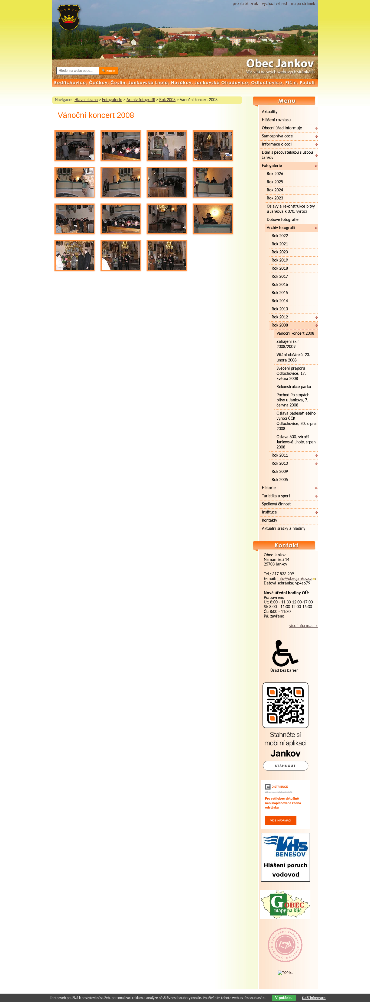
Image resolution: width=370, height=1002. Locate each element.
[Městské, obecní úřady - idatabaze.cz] (285, 957)
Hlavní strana (86, 100)
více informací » (303, 626)
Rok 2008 (167, 100)
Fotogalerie (112, 100)
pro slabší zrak (245, 4)
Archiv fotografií (140, 100)
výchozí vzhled (274, 4)
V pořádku (284, 998)
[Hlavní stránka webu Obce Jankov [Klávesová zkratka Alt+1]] (68, 19)
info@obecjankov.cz (294, 579)
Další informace (314, 998)
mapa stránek (303, 4)
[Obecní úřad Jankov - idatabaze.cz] (285, 939)
